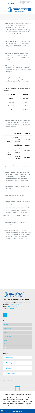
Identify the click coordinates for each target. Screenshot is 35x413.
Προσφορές (7, 336)
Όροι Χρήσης (9, 357)
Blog (5, 340)
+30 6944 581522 (12, 3)
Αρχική (6, 325)
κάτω (24, 174)
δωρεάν (27, 205)
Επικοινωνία (7, 344)
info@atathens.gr (11, 308)
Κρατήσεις (7, 332)
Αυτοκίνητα (7, 328)
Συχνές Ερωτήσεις (11, 363)
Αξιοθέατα (9, 368)
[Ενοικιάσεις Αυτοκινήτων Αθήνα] (17, 10)
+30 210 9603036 (14, 304)
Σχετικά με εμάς (10, 373)
